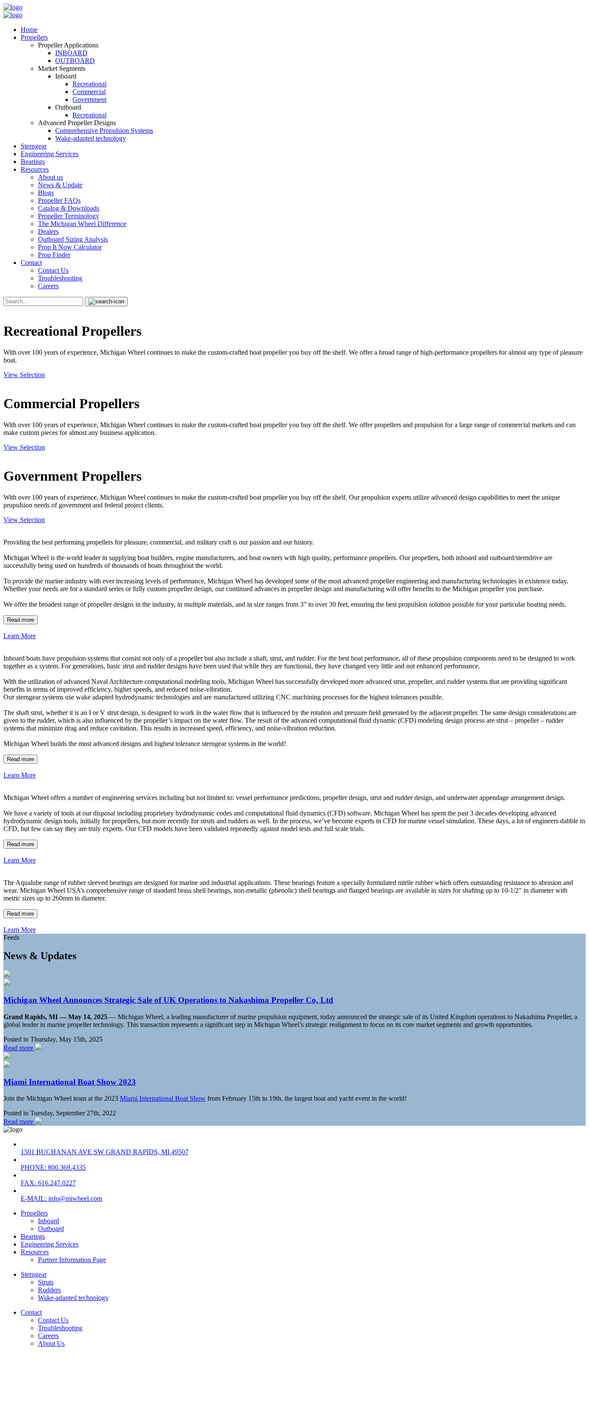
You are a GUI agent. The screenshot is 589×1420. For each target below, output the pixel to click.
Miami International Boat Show (163, 1098)
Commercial (89, 91)
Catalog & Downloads (68, 208)
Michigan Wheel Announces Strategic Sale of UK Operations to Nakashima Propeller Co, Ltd (168, 999)
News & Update (60, 185)
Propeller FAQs (59, 200)
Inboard (48, 1221)
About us (50, 177)
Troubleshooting (60, 278)
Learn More (19, 635)
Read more (20, 620)
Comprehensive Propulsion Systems (104, 130)
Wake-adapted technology (90, 138)
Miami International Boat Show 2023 (69, 1081)
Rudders (49, 1290)
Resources (35, 169)
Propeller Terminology (68, 216)
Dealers (48, 231)
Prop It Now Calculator (70, 247)
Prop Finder (54, 254)
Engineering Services (49, 153)
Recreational (89, 84)
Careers (48, 286)
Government (89, 99)
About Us (51, 1343)
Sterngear (34, 146)
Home (29, 29)
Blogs (46, 192)
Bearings (33, 161)
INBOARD (71, 53)
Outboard (51, 1228)
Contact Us (53, 270)
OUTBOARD (75, 60)
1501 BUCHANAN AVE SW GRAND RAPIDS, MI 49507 (104, 1152)
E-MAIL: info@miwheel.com (61, 1198)
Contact (31, 262)
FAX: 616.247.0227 (48, 1183)
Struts (45, 1282)
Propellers (34, 37)
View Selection (24, 374)
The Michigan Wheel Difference (82, 223)
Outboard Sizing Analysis (73, 239)
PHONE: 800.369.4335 (53, 1167)
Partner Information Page (72, 1259)
